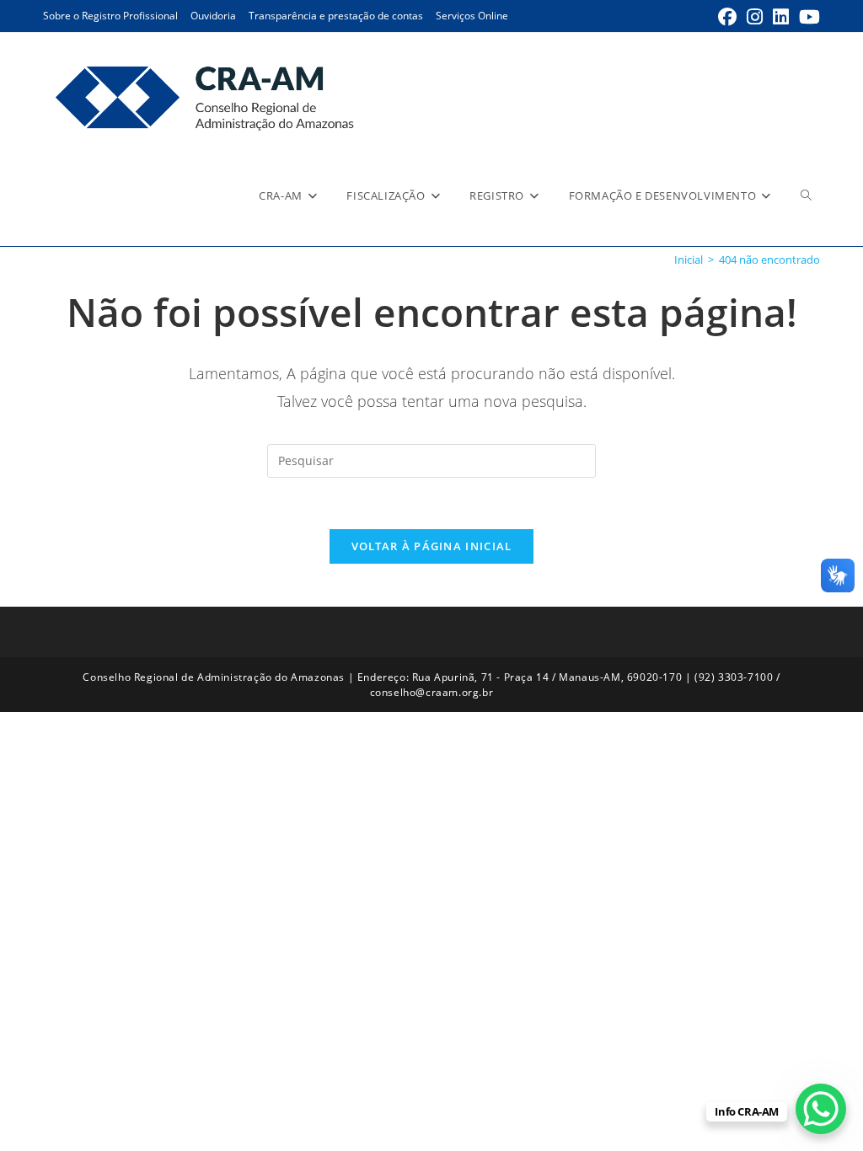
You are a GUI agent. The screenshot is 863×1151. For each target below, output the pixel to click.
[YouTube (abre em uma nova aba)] (807, 17)
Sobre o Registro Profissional (110, 15)
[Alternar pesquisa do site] (806, 195)
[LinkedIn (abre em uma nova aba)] (781, 17)
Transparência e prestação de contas (336, 15)
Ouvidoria (213, 15)
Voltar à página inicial (431, 546)
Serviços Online (472, 15)
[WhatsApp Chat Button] (821, 1109)
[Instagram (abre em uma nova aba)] (755, 17)
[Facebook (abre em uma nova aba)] (727, 17)
